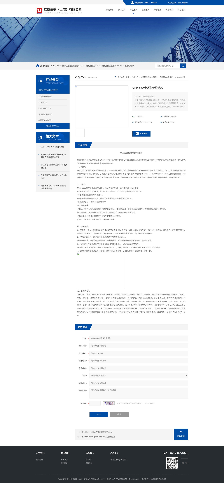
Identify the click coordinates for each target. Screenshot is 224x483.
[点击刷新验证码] (109, 403)
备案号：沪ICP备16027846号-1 (118, 479)
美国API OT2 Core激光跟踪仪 (122, 66)
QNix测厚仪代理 (44, 108)
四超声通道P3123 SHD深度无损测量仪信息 (53, 187)
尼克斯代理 (42, 102)
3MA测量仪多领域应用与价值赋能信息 (54, 166)
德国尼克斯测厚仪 (45, 120)
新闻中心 (145, 10)
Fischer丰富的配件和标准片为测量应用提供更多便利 (53, 155)
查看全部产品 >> (52, 126)
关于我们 (121, 10)
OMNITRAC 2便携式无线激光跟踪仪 (64, 66)
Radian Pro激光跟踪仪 (86, 66)
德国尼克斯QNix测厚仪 (48, 90)
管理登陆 (162, 479)
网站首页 (110, 10)
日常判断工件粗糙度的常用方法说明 (54, 176)
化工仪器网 (154, 479)
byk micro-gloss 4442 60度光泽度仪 (100, 437)
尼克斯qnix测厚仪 (45, 96)
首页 (127, 77)
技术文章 (157, 10)
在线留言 (169, 10)
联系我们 (181, 10)
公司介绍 (39, 460)
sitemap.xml (135, 479)
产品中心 (133, 10)
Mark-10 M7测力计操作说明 (52, 147)
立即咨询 (143, 134)
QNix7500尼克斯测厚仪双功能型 (98, 432)
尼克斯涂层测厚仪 (45, 114)
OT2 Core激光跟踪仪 (103, 66)
